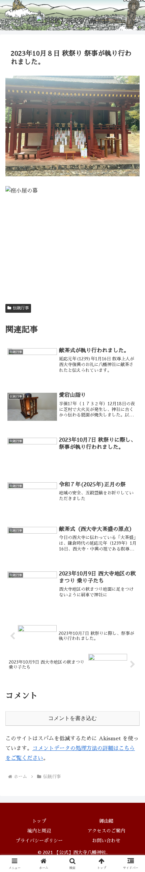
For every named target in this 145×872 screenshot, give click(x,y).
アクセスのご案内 (106, 830)
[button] (131, 812)
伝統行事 (21, 308)
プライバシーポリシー (39, 840)
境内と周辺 (39, 830)
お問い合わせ (106, 840)
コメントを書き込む (72, 718)
